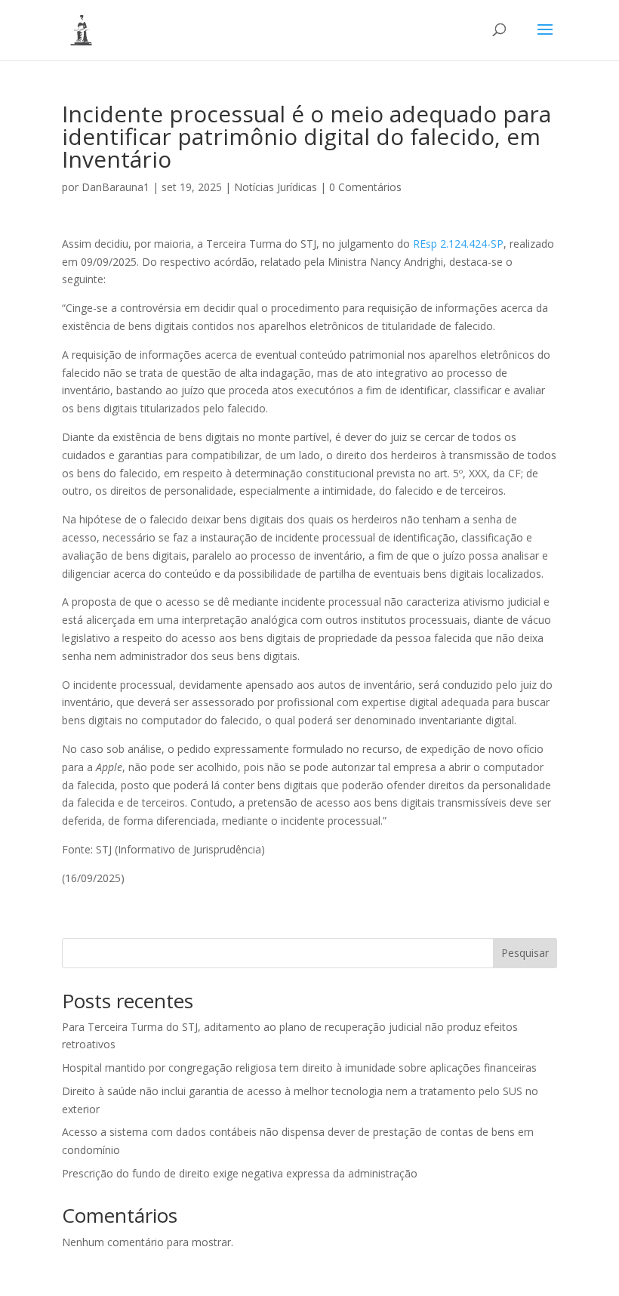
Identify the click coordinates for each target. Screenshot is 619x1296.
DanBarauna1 (115, 187)
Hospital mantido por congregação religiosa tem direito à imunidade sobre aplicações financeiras (299, 1067)
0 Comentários (365, 187)
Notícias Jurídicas (275, 187)
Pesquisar (525, 953)
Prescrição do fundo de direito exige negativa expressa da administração (239, 1173)
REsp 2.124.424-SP (458, 243)
